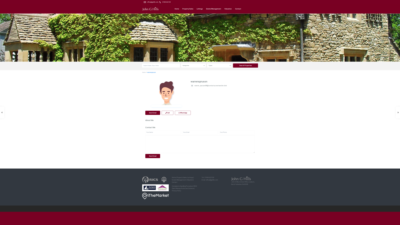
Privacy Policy (176, 191)
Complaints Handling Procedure (182, 186)
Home (177, 9)
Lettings (200, 9)
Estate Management (213, 9)
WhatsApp (183, 113)
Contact (238, 9)
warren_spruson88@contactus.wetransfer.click (210, 85)
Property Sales (187, 9)
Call (168, 113)
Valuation (228, 9)
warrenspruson (199, 81)
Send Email (152, 113)
